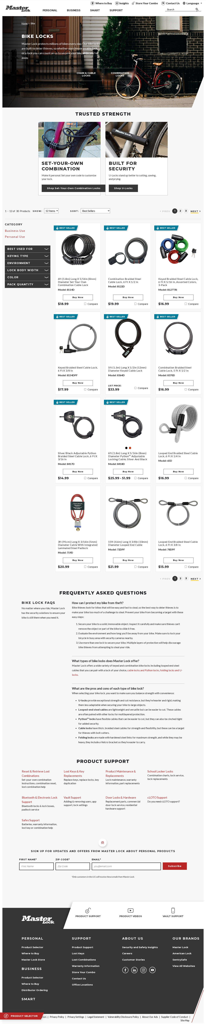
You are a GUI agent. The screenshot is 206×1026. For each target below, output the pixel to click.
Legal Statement (96, 1017)
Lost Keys (78, 953)
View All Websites (184, 966)
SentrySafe (180, 959)
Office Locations (82, 984)
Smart (29, 999)
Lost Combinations (84, 959)
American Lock (182, 953)
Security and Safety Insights (140, 947)
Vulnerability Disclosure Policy (123, 1017)
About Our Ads (150, 1017)
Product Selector (32, 947)
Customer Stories (133, 959)
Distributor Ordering (35, 990)
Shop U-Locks (123, 188)
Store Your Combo (83, 972)
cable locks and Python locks (143, 670)
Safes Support (31, 820)
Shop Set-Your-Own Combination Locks (73, 188)
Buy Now (77, 297)
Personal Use (15, 236)
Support (81, 938)
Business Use (15, 230)
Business (32, 969)
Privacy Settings (75, 1017)
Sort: (74, 211)
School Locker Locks (160, 771)
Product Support (82, 947)
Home (25, 23)
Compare (93, 303)
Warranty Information (85, 966)
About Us (132, 938)
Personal (32, 938)
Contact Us (79, 978)
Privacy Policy (57, 1017)
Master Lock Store (33, 959)
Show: (37, 211)
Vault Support (72, 797)
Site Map (185, 1020)
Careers (127, 953)
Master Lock (180, 947)
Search (170, 9)
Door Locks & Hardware (121, 797)
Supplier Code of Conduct (174, 1017)
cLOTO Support (157, 797)
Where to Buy (30, 953)
